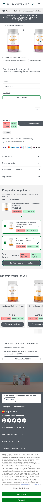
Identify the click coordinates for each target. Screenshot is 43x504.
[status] (9, 110)
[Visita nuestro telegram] (19, 420)
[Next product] (40, 331)
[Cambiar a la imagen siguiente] (40, 41)
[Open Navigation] (4, 4)
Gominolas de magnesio (15, 25)
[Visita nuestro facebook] (9, 420)
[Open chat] (24, 420)
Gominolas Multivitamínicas (12, 306)
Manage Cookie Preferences (14, 407)
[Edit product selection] (38, 227)
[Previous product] (36, 331)
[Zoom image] (23, 30)
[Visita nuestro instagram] (4, 420)
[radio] (21, 97)
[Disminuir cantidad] (5, 110)
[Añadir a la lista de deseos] (37, 110)
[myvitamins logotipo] (20, 4)
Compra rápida (14, 324)
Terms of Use (36, 484)
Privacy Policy (24, 484)
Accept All (21, 500)
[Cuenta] (33, 4)
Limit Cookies (21, 494)
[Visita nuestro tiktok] (14, 420)
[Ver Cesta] (39, 4)
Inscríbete (10, 400)
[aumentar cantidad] (13, 110)
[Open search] (8, 4)
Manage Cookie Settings (21, 488)
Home (4, 25)
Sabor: (5, 82)
